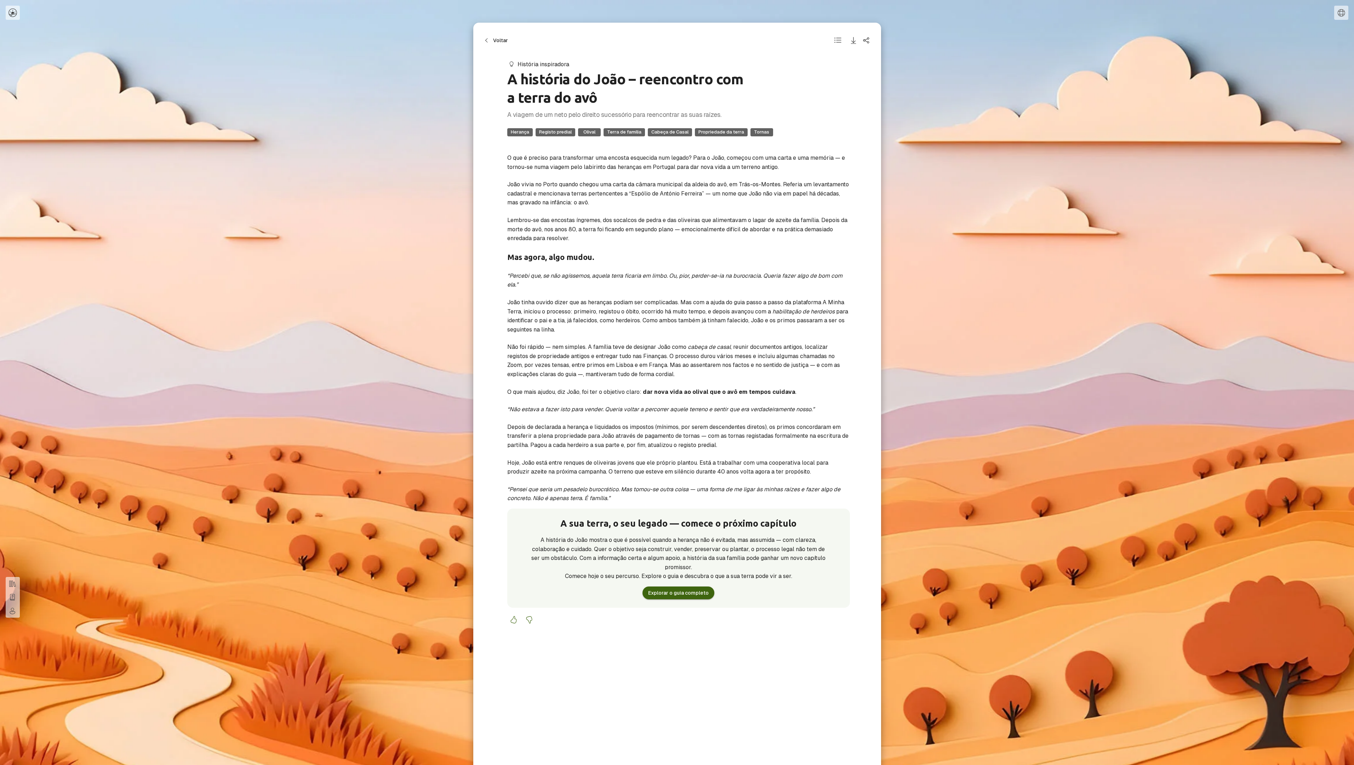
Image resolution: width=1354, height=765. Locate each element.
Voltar (500, 40)
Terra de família (624, 132)
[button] (13, 13)
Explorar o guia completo (678, 593)
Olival (589, 132)
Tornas (761, 132)
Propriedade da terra (721, 132)
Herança (520, 132)
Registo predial (555, 132)
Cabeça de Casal (670, 132)
